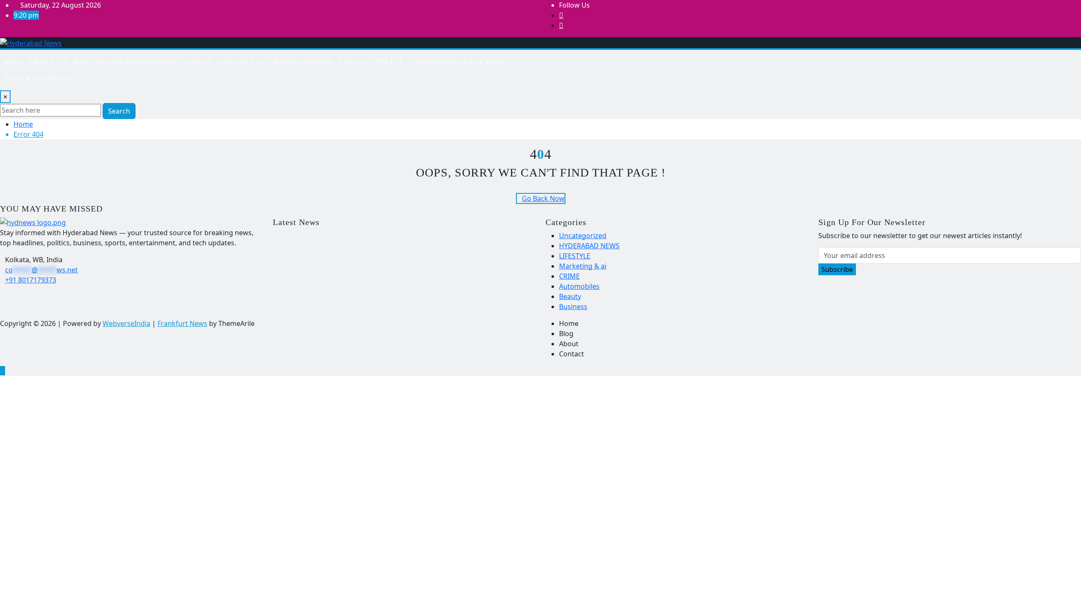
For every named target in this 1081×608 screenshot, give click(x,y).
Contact (197, 61)
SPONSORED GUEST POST (458, 61)
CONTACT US (241, 61)
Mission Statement (302, 61)
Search (119, 111)
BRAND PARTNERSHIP (136, 61)
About (569, 343)
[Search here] (558, 58)
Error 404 (28, 134)
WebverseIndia (126, 323)
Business (573, 306)
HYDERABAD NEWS (589, 245)
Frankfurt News (182, 323)
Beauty (570, 296)
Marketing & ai (582, 266)
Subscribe (837, 269)
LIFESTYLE (574, 256)
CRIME (569, 276)
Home (12, 61)
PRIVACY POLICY (371, 61)
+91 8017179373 (30, 280)
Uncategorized (582, 235)
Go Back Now (543, 198)
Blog (81, 61)
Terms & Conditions (36, 78)
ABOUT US (48, 61)
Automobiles (579, 286)
